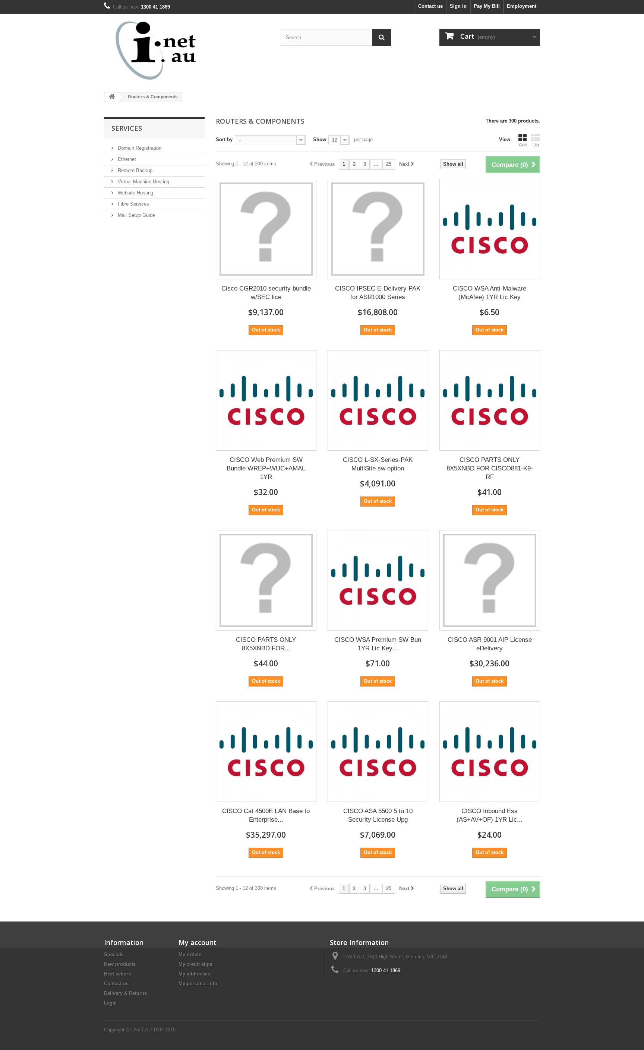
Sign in (458, 6)
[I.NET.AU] (173, 50)
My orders (190, 954)
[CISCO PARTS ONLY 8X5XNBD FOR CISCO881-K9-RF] (489, 400)
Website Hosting (134, 193)
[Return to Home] (112, 97)
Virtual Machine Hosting (142, 181)
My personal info (198, 983)
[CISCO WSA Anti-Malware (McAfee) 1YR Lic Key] (489, 229)
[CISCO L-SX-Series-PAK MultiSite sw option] (377, 400)
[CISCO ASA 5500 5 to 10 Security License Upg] (377, 751)
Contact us (430, 6)
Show (319, 139)
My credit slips (195, 964)
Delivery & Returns (125, 993)
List (536, 145)
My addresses (194, 974)
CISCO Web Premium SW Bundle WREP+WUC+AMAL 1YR (266, 468)
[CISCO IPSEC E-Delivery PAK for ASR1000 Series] (377, 229)
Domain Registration (138, 148)
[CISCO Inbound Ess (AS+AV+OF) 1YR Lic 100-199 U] (489, 751)
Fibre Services (132, 204)
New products (120, 964)
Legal (110, 1003)
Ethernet (126, 159)
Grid (523, 145)
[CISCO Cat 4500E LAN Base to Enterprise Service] (266, 751)
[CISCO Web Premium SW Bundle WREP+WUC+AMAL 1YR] (266, 400)
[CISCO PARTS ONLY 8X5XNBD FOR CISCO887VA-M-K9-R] (266, 580)
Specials (114, 954)
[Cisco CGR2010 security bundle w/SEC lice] (266, 229)
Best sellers (117, 974)
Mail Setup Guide (135, 215)
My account (198, 942)
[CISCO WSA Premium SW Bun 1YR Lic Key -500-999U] (377, 580)
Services (126, 128)
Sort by (224, 139)
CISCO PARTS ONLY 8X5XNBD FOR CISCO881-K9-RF (489, 468)
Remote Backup (134, 170)
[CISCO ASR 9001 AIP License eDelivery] (489, 580)
